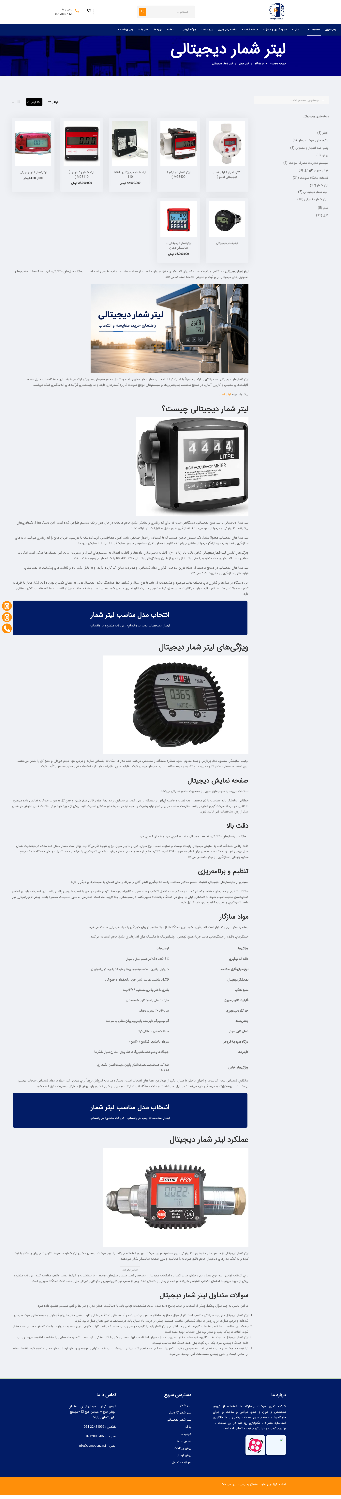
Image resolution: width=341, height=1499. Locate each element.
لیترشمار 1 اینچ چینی (33, 172)
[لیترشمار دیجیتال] (227, 219)
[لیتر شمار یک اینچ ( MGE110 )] (82, 143)
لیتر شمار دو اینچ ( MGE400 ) (178, 174)
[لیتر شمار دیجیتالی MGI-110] (130, 143)
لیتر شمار (225, 394)
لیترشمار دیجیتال (227, 243)
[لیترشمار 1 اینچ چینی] (33, 143)
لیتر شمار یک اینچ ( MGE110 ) (81, 174)
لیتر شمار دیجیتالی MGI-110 (130, 174)
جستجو (323, 100)
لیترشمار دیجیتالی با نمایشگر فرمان (178, 245)
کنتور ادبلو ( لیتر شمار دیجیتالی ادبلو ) (227, 174)
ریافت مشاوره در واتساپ (106, 625)
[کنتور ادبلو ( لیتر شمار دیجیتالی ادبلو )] (227, 143)
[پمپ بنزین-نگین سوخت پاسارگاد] (276, 12)
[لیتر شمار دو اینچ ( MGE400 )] (178, 143)
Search (142, 12)
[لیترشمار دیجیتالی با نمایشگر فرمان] (178, 219)
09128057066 (63, 14)
